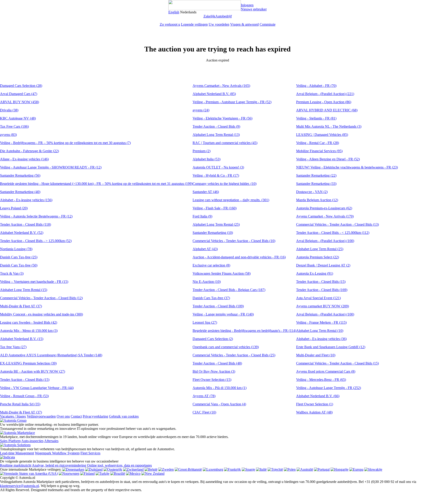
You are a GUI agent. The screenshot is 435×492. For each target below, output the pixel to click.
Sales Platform (10, 441)
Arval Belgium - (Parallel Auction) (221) (325, 94)
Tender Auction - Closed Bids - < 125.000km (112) (332, 233)
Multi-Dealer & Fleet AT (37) (21, 306)
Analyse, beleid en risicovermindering (59, 465)
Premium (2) (201, 151)
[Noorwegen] (69, 473)
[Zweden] (166, 469)
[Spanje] (248, 469)
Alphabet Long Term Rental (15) (23, 290)
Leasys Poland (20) (14, 208)
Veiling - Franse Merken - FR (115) (321, 322)
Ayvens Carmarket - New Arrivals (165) (221, 86)
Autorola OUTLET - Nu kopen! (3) (218, 167)
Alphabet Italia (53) (206, 159)
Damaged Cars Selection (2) (213, 339)
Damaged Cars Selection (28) (21, 86)
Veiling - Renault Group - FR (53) (24, 396)
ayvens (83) (8, 135)
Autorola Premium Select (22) (317, 257)
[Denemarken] (73, 469)
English (173, 12)
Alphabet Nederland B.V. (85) (214, 94)
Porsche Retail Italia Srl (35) (20, 404)
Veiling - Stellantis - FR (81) (316, 118)
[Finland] (87, 473)
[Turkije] (102, 473)
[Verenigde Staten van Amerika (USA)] (29, 473)
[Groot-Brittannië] (188, 469)
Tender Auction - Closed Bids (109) (218, 306)
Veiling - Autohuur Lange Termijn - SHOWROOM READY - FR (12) (51, 167)
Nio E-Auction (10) (207, 282)
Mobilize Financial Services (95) (319, 151)
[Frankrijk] (232, 469)
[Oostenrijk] (113, 469)
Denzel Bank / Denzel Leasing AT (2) (323, 265)
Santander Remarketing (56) (20, 175)
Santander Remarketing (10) (213, 233)
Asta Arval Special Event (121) (318, 298)
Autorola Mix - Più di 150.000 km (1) (219, 388)
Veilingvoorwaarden (41, 416)
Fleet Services (90, 453)
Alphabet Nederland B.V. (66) (317, 396)
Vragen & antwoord (244, 24)
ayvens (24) (201, 110)
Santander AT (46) (206, 192)
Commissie (268, 24)
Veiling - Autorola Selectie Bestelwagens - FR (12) (36, 216)
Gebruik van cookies (124, 416)
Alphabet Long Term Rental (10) (319, 331)
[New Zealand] (152, 473)
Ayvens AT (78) (204, 396)
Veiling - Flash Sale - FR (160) (215, 208)
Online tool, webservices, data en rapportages (119, 465)
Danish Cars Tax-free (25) (18, 257)
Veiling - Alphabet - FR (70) (316, 86)
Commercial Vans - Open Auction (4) (219, 404)
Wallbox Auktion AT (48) (314, 412)
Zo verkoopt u (170, 24)
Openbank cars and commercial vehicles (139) (226, 347)
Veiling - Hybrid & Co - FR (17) (216, 175)
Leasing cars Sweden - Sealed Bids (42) (28, 322)
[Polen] (290, 469)
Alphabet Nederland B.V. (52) (21, 233)
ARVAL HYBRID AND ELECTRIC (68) (327, 110)
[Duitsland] (94, 469)
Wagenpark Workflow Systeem (57, 453)
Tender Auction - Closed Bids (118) (25, 224)
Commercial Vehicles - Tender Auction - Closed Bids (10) (234, 241)
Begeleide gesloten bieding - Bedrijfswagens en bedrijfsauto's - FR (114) (244, 331)
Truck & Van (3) (12, 273)
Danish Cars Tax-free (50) (18, 265)
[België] (151, 469)
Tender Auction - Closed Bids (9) (216, 126)
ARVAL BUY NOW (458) (19, 102)
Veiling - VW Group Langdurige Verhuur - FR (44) (37, 388)
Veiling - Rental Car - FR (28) (317, 143)
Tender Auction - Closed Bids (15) (24, 380)
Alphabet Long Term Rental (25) (216, 224)
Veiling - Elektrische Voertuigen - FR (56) (222, 118)
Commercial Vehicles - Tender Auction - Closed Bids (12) (41, 298)
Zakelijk (209, 16)
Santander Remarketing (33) (316, 184)
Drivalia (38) (9, 110)
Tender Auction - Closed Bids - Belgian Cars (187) (229, 290)
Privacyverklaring (95, 416)
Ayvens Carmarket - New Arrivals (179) (325, 216)
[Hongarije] (339, 469)
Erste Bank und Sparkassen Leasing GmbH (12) (330, 347)
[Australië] (305, 469)
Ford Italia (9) (202, 216)
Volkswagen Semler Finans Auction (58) (222, 273)
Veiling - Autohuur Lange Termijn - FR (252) (328, 388)
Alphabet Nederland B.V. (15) (21, 339)
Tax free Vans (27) (13, 347)
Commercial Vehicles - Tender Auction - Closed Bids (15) (337, 363)
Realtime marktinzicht (15, 465)
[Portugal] (322, 469)
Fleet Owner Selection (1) (314, 404)
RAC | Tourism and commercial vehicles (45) (225, 143)
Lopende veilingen (194, 24)
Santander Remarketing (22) (316, 175)
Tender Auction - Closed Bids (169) (321, 290)
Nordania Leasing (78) (16, 249)
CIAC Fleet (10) (204, 412)
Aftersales (51, 441)
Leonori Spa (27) (205, 322)
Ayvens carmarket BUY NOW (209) (322, 306)
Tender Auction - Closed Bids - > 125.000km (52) (36, 241)
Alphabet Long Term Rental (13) (216, 135)
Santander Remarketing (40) (20, 192)
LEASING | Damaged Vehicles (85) (322, 135)
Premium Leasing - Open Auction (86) (323, 102)
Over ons (63, 416)
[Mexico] (133, 473)
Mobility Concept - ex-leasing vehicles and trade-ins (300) (41, 314)
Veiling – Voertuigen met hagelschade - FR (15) (34, 282)
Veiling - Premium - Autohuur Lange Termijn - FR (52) (232, 102)
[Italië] (261, 469)
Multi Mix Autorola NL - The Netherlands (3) (328, 126)
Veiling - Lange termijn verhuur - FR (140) (223, 314)
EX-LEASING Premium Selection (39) (28, 363)
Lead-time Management (17, 453)
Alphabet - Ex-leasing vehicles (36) (321, 339)
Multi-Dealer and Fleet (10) (315, 355)
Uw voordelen (219, 24)
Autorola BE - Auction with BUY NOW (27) (32, 371)
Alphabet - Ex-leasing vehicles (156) (26, 200)
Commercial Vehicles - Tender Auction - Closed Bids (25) (234, 355)
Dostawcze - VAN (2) (312, 192)
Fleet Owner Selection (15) (212, 380)
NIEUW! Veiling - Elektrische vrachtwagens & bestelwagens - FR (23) (347, 167)
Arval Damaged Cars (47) (18, 94)
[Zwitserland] (133, 469)
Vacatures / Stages (13, 416)
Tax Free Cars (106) (14, 126)
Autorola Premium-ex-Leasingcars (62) (324, 208)
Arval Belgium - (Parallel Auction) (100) (325, 241)
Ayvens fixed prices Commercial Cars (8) (325, 371)
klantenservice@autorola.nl (19, 486)
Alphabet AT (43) (205, 249)
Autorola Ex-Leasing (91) (314, 273)
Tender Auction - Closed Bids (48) (217, 363)
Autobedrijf (223, 16)
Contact (76, 416)
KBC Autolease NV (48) (18, 118)
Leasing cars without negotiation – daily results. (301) (231, 200)
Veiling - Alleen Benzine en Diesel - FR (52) (328, 159)
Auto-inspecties (32, 441)
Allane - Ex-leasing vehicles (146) (24, 159)
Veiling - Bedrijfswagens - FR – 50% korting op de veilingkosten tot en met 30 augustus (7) (65, 143)
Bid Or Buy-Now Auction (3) (214, 371)
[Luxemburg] (213, 469)
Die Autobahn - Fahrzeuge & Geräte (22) (29, 151)
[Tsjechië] (275, 469)
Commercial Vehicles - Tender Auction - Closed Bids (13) (337, 224)
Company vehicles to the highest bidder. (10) (224, 184)
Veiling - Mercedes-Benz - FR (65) (321, 380)
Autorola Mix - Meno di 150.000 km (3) (29, 331)
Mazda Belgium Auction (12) (317, 200)
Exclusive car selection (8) (211, 265)
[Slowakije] (373, 469)
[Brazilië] (117, 473)
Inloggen (247, 5)
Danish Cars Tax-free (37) (211, 298)
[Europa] (356, 469)
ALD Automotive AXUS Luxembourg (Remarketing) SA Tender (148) (51, 355)
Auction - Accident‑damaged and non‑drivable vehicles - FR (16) (239, 257)
